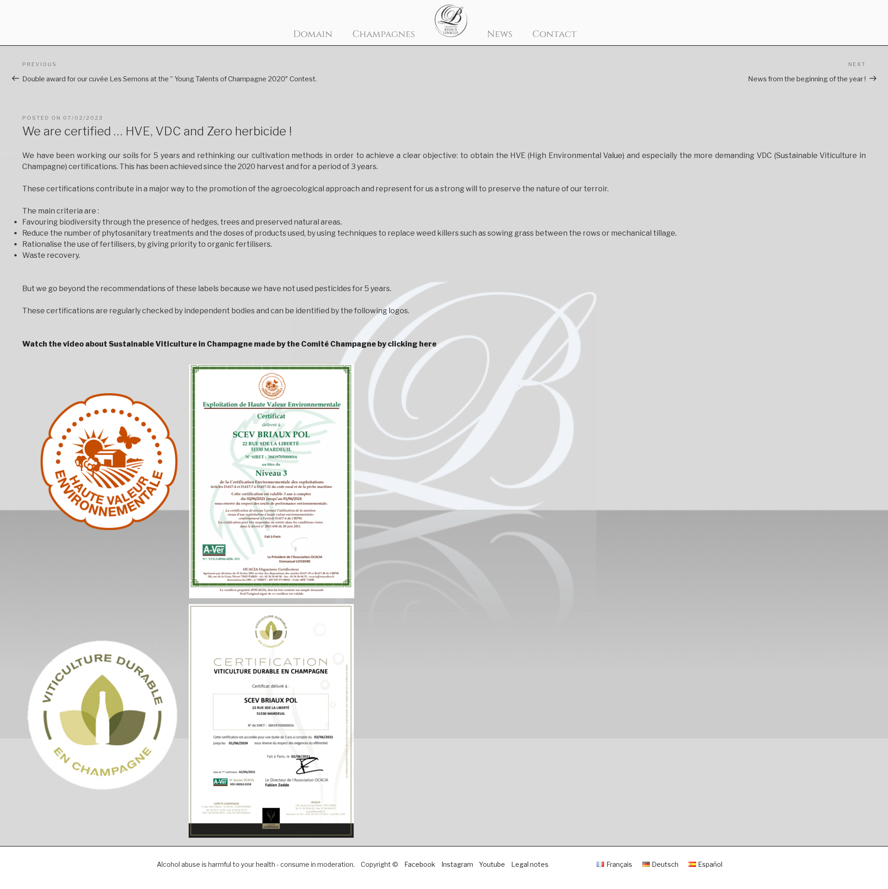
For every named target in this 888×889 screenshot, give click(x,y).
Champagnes (383, 34)
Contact (554, 34)
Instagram (457, 864)
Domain (313, 34)
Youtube (492, 864)
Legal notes (530, 864)
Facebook (419, 864)
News (499, 34)
